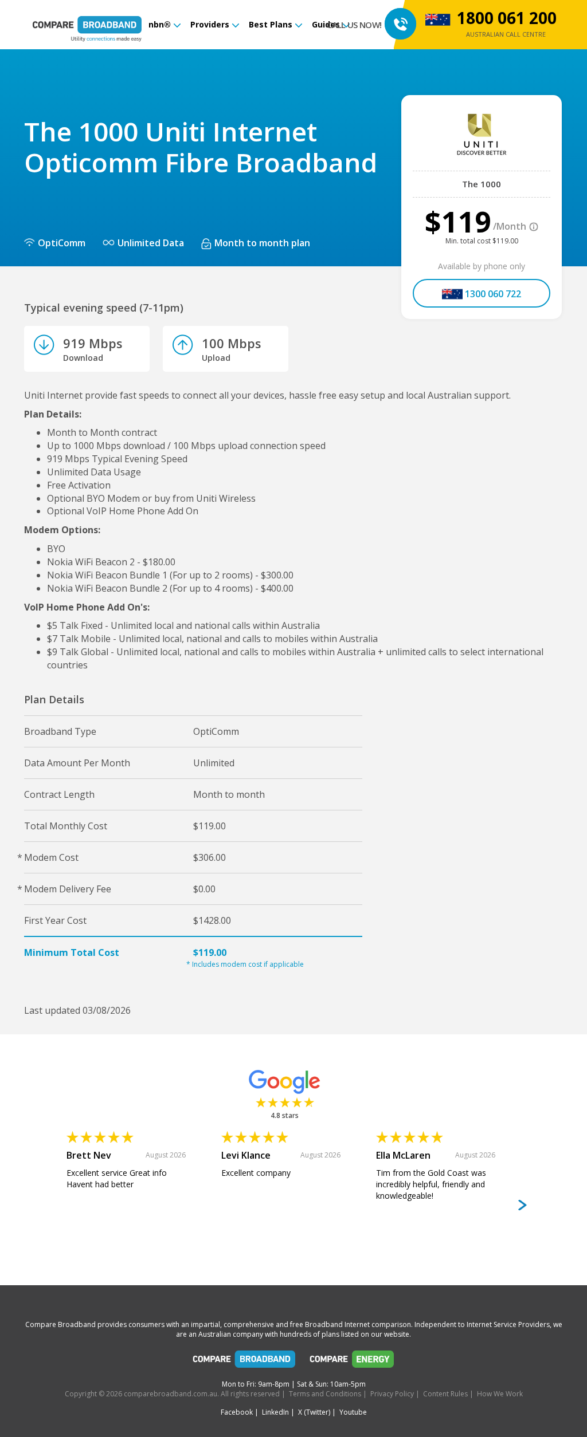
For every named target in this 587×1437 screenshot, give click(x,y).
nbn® (159, 24)
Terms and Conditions (325, 1394)
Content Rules (445, 1394)
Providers (209, 24)
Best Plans (270, 24)
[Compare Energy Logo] (352, 1362)
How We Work (500, 1394)
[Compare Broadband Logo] (244, 1362)
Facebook (237, 1412)
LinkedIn (275, 1412)
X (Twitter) (314, 1412)
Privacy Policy (392, 1394)
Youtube (353, 1412)
